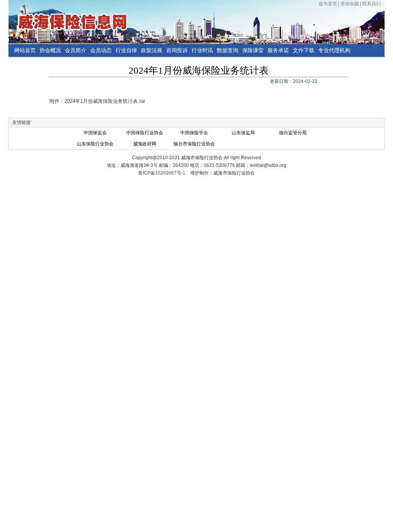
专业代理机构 (334, 50)
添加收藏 (349, 4)
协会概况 (50, 50)
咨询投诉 (177, 50)
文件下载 (303, 50)
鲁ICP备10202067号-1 (161, 173)
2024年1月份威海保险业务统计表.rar (104, 101)
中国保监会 (95, 132)
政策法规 (151, 50)
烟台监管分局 (293, 132)
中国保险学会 (194, 132)
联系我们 (371, 4)
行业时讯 (202, 50)
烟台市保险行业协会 (194, 144)
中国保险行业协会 (144, 132)
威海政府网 (144, 144)
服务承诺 (278, 50)
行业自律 (126, 50)
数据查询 (227, 50)
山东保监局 (243, 132)
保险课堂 (253, 50)
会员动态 (101, 50)
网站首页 (25, 50)
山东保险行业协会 (95, 144)
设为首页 (328, 4)
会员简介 (75, 50)
